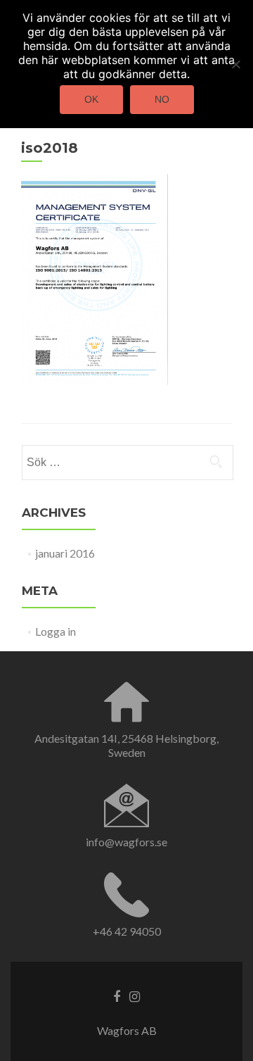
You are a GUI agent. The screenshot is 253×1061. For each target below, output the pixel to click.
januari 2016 (65, 553)
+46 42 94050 (127, 931)
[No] (235, 64)
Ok (91, 99)
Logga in (55, 631)
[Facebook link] (116, 995)
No (162, 99)
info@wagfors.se (126, 841)
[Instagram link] (134, 995)
